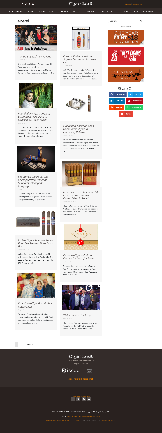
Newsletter (135, 4)
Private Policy (64, 420)
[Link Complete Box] (36, 52)
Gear (125, 11)
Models (53, 11)
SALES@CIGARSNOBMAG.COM (89, 416)
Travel (64, 11)
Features (77, 11)
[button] (118, 94)
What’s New (15, 11)
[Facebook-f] (22, 4)
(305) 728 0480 (72, 416)
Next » (30, 344)
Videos (104, 11)
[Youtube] (33, 4)
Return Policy (75, 420)
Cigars (30, 11)
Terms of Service (52, 420)
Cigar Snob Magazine (108, 420)
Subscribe (128, 4)
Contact (148, 11)
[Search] (141, 21)
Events (115, 11)
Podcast (92, 11)
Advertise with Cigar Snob (81, 379)
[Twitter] (26, 4)
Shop (136, 11)
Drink (42, 11)
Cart (141, 4)
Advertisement (126, 26)
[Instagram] (29, 4)
